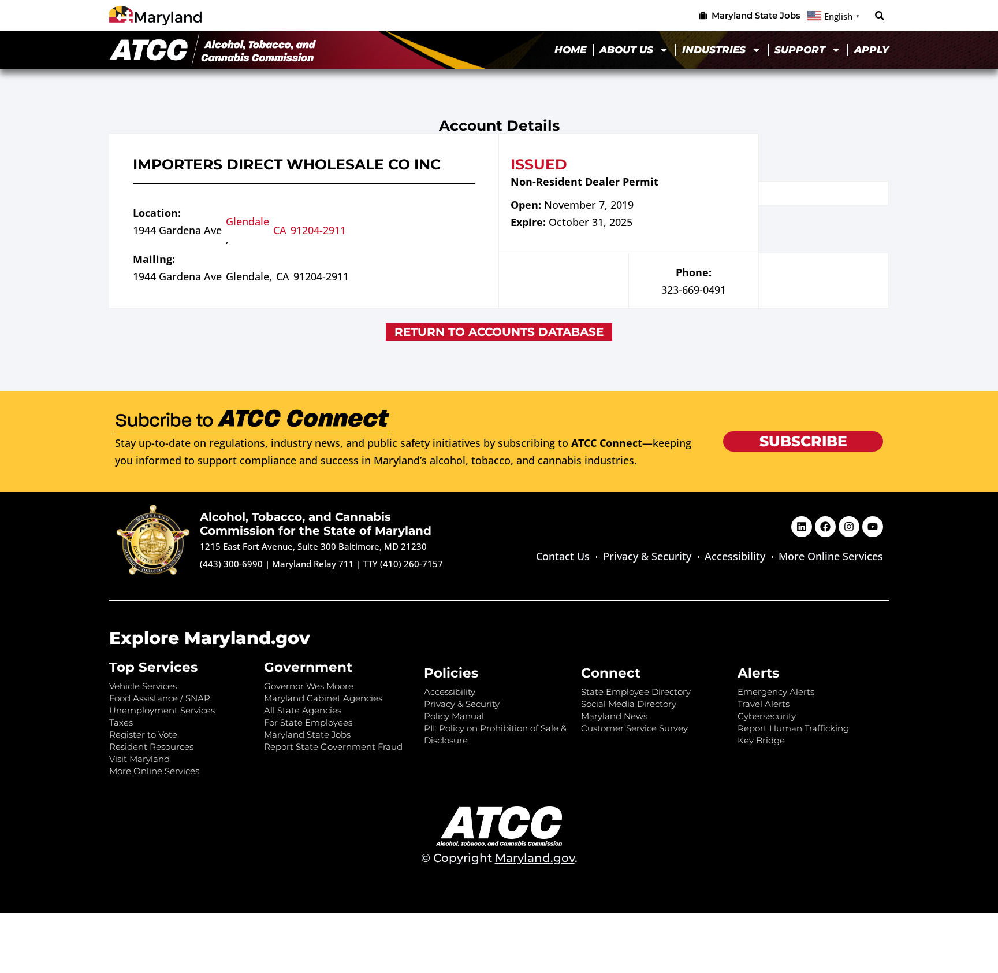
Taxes (121, 722)
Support (799, 50)
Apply (871, 50)
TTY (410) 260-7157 (403, 563)
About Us (626, 50)
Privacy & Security (647, 556)
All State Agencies (302, 710)
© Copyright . (499, 858)
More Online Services (831, 556)
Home (570, 50)
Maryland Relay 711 (314, 563)
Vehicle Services (143, 685)
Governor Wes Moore (308, 685)
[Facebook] (825, 526)
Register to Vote (143, 734)
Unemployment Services (162, 710)
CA (279, 230)
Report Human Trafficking (793, 728)
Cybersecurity (767, 716)
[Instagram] (849, 526)
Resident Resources (151, 746)
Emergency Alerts (776, 691)
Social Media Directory (628, 703)
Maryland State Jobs (307, 734)
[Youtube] (872, 526)
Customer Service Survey (634, 728)
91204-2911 (318, 230)
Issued (539, 164)
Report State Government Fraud (333, 746)
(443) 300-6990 (231, 563)
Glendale (247, 221)
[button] (879, 15)
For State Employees (308, 722)
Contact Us (563, 556)
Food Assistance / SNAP (159, 698)
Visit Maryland (139, 758)
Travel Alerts (764, 703)
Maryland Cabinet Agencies (323, 698)
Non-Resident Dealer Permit (584, 181)
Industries (714, 50)
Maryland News (614, 716)
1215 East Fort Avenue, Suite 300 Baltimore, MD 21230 (313, 546)
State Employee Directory (636, 691)
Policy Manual (454, 716)
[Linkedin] (801, 526)
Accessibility (735, 556)
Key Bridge (761, 740)
